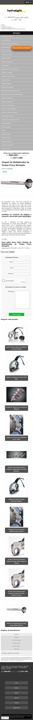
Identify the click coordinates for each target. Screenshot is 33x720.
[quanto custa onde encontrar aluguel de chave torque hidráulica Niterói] (16, 546)
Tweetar (5, 172)
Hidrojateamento (5, 65)
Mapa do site (16, 707)
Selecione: (16, 634)
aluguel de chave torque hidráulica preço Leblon (16, 438)
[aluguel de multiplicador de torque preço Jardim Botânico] (16, 610)
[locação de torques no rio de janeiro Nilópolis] (16, 394)
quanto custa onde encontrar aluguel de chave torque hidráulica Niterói (16, 561)
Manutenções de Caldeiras (7, 87)
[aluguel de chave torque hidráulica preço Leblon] (16, 424)
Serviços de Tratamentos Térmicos (9, 112)
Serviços (16, 33)
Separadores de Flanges (6, 98)
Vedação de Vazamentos (7, 145)
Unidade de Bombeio (6, 134)
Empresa (16, 688)
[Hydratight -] (16, 9)
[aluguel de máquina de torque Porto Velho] (16, 364)
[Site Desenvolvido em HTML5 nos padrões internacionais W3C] (5, 718)
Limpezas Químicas (5, 80)
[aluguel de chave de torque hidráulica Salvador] (16, 486)
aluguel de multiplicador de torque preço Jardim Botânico (16, 624)
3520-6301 (11, 17)
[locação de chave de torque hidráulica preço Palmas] (16, 516)
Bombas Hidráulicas (6, 40)
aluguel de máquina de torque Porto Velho (16, 378)
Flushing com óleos (5, 58)
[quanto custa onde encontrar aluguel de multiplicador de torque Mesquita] (16, 454)
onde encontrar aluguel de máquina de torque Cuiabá (16, 348)
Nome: (12, 262)
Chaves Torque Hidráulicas (7, 51)
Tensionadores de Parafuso (7, 116)
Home (16, 683)
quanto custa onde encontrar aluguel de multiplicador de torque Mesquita (16, 469)
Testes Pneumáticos (6, 127)
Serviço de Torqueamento (7, 101)
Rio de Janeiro (16, 643)
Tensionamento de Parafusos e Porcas (10, 119)
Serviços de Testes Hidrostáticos (8, 109)
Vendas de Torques (5, 148)
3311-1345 (17, 20)
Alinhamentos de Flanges (7, 36)
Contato (16, 702)
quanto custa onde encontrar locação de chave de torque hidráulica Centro (16, 593)
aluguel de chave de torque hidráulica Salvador (16, 500)
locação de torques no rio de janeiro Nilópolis (16, 408)
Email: (12, 267)
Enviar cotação (16, 314)
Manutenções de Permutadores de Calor (10, 90)
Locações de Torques (6, 83)
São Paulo (16, 649)
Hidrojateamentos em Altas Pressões (10, 69)
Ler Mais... (5, 239)
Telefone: (11, 273)
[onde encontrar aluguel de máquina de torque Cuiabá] (16, 334)
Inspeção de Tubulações (6, 72)
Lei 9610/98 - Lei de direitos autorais (17, 660)
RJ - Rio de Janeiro (16, 640)
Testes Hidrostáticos (6, 123)
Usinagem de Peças (5, 137)
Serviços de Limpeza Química (8, 105)
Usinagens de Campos (6, 141)
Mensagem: (11, 291)
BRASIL (16, 637)
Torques (3, 130)
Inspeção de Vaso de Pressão (8, 76)
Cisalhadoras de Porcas (6, 54)
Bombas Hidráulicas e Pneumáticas (9, 43)
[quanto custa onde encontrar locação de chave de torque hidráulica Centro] (16, 578)
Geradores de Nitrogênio (6, 61)
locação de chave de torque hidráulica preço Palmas (16, 530)
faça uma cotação (21, 48)
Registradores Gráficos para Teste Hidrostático (12, 94)
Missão (16, 693)
